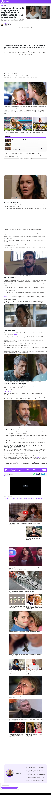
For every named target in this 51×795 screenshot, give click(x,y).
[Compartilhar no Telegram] (44, 474)
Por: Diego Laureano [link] (8, 23)
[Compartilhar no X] (39, 474)
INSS (49, 1)
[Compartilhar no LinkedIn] (42, 474)
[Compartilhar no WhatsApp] (34, 474)
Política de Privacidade (38, 762)
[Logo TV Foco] (5, 1)
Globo (15, 334)
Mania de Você (8, 464)
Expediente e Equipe (15, 762)
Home (18, 1)
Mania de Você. (38, 51)
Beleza (45, 1)
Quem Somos (7, 762)
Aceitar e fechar (9, 787)
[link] (9, 744)
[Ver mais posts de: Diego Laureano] (2, 24)
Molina (42, 244)
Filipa (38, 457)
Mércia (6, 296)
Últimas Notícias (24, 1)
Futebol (41, 1)
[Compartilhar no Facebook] (37, 474)
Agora (37, 1)
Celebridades (32, 1)
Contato (30, 762)
